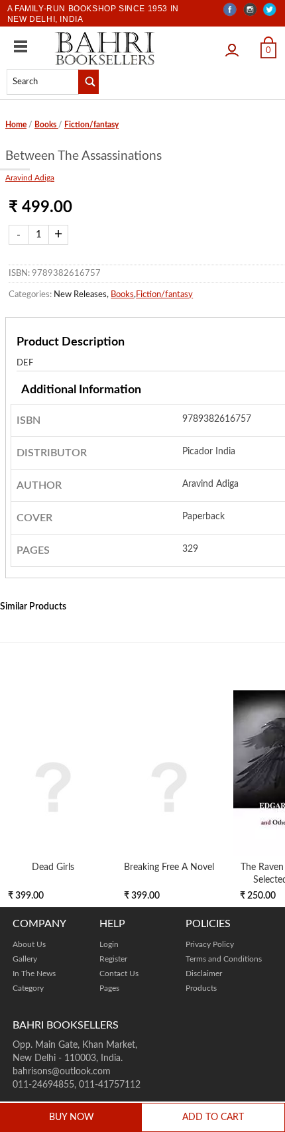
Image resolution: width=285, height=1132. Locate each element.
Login (235, 45)
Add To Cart (213, 1117)
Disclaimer (204, 973)
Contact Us (119, 973)
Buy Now (71, 1117)
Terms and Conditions (224, 959)
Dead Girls (53, 867)
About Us (29, 944)
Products (201, 988)
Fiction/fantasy (91, 125)
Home (16, 125)
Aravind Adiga (29, 178)
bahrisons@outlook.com (62, 1071)
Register (113, 959)
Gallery (25, 959)
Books (46, 125)
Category (28, 988)
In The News (34, 973)
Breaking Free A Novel (169, 867)
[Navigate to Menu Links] (20, 46)
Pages (109, 988)
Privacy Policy (210, 944)
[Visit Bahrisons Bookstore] (104, 48)
